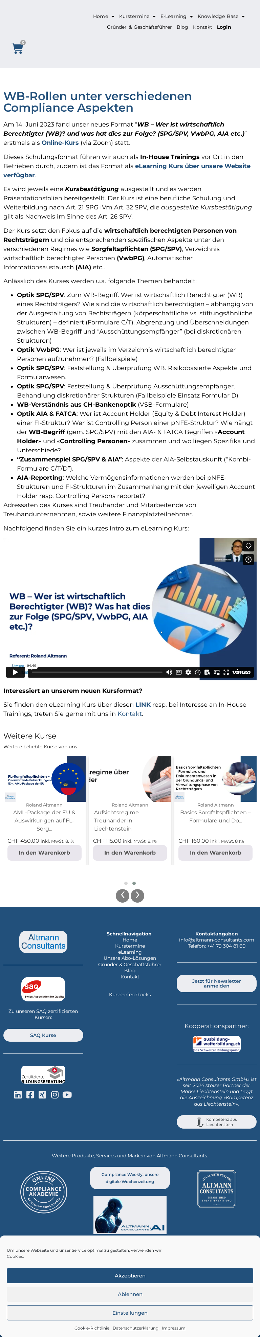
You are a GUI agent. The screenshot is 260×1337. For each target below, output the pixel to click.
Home (100, 16)
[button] (126, 883)
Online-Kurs (60, 142)
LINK (143, 704)
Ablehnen (130, 1294)
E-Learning (173, 16)
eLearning (130, 952)
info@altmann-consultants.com (216, 940)
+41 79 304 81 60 (226, 946)
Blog (182, 27)
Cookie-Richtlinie (91, 1328)
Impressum (174, 1328)
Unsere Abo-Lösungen (130, 958)
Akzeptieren (130, 1275)
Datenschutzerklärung (135, 1328)
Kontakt (202, 27)
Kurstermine (134, 16)
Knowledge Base (218, 16)
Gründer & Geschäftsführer (139, 27)
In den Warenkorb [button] (44, 852)
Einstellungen (130, 1313)
